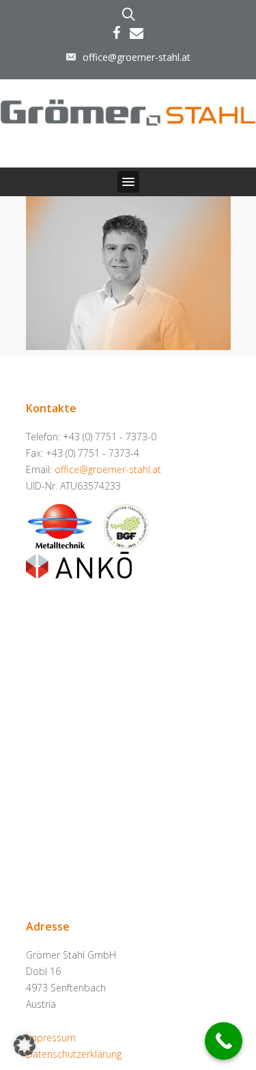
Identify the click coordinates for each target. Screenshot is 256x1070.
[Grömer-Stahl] (128, 110)
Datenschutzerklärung (74, 1053)
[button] (128, 182)
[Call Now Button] (223, 1041)
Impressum (51, 1037)
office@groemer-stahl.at (136, 57)
